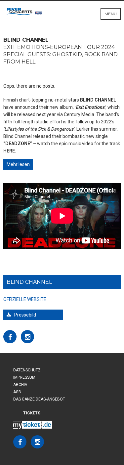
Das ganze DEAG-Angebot (39, 399)
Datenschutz (27, 370)
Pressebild (25, 314)
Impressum (24, 377)
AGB (17, 392)
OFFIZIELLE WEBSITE (24, 299)
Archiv (20, 384)
